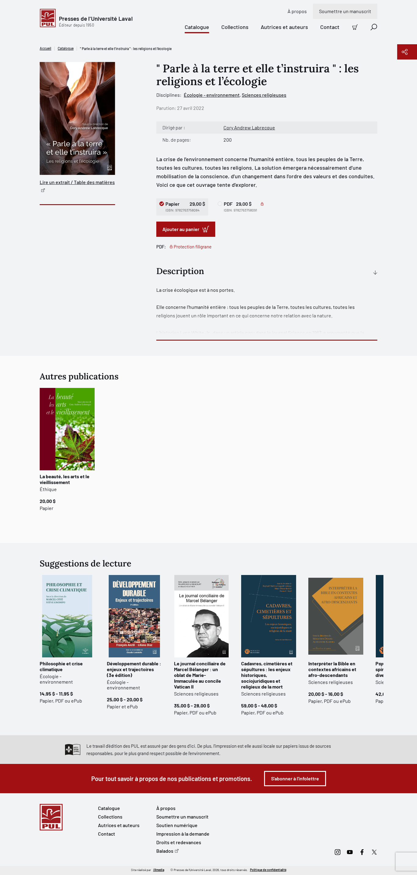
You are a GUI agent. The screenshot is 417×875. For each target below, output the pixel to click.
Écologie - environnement (212, 95)
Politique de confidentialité (268, 870)
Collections (234, 27)
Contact (329, 27)
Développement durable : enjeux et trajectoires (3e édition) (134, 669)
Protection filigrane (193, 246)
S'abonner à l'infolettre (295, 778)
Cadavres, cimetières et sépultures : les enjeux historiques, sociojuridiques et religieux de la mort (266, 674)
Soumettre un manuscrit (345, 11)
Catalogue (197, 27)
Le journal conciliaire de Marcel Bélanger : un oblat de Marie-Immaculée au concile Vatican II (200, 674)
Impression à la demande (182, 834)
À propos (297, 11)
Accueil (45, 48)
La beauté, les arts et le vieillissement (64, 479)
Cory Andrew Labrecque (249, 127)
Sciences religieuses (264, 95)
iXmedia (158, 870)
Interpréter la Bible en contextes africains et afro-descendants (332, 669)
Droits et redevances (178, 842)
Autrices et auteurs (284, 27)
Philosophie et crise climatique (61, 666)
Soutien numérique (177, 825)
